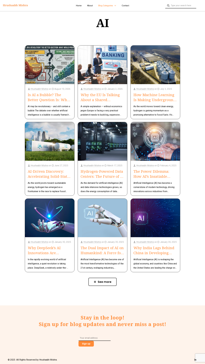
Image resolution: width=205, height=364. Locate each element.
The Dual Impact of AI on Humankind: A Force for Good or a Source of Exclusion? (102, 250)
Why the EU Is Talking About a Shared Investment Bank (100, 97)
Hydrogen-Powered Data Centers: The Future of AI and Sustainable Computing (102, 174)
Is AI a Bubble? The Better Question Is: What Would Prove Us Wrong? (49, 97)
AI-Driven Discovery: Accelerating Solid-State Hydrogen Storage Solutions (48, 174)
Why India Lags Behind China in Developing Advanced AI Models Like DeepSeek (155, 250)
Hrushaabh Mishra (39, 89)
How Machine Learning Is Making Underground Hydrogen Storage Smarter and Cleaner (154, 97)
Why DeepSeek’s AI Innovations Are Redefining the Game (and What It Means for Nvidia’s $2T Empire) (48, 250)
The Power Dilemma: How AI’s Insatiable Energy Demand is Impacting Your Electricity (151, 174)
